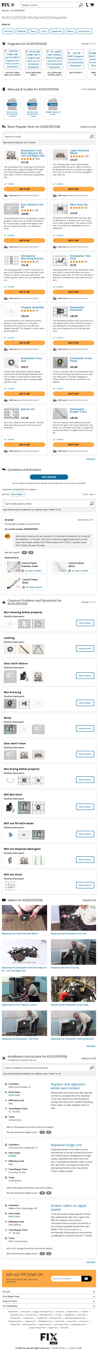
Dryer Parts (60, 1321)
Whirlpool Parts (56, 1318)
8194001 (13, 1155)
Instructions (84, 31)
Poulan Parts (29, 1318)
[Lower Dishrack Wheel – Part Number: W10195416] (60, 155)
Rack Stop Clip (79, 204)
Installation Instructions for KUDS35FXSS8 (37, 1058)
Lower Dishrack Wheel (79, 151)
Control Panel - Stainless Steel (29, 564)
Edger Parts (53, 1327)
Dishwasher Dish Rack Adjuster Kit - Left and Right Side (33, 153)
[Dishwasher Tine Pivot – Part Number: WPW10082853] (60, 260)
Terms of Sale (75, 1348)
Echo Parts (60, 1311)
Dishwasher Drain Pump (81, 359)
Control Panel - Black (30, 581)
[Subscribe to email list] (86, 1278)
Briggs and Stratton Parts (43, 1311)
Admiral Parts (13, 1311)
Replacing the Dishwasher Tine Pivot (20, 1038)
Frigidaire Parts (73, 1311)
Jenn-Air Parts (31, 1315)
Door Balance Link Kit (32, 205)
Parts (33, 31)
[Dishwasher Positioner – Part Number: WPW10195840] (60, 311)
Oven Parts (83, 1321)
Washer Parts (30, 1321)
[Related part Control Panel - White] (60, 566)
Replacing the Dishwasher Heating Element (72, 1038)
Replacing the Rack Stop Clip (65, 967)
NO (31, 552)
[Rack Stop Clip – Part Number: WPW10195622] (60, 209)
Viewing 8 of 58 (89, 900)
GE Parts (85, 1311)
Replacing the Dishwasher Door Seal (69, 933)
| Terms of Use (57, 1348)
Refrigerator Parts (46, 1321)
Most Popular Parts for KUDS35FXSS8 (34, 126)
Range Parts (15, 1324)
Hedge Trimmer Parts (37, 1327)
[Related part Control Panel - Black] (14, 583)
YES (24, 552)
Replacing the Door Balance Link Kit (19, 1004)
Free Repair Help (11, 1296)
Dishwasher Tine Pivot (80, 257)
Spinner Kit (28, 409)
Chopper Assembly (32, 307)
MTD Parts (82, 1315)
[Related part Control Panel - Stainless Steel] (14, 566)
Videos (70, 31)
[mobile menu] (12, 5)
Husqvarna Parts (16, 1315)
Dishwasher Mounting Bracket (32, 257)
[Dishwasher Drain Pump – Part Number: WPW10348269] (60, 362)
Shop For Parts (10, 1301)
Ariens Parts (26, 1311)
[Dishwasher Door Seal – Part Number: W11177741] (11, 362)
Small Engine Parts (78, 1324)
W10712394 (14, 1095)
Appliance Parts (45, 1324)
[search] (81, 5)
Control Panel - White (76, 564)
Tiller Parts (64, 1327)
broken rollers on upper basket (69, 1207)
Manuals (22, 31)
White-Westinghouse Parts (75, 1318)
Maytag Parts (70, 1315)
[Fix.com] (6, 5)
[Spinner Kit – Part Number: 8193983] (11, 413)
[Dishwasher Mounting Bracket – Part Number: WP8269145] (11, 260)
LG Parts (58, 1315)
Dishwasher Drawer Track (78, 410)
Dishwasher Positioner (77, 308)
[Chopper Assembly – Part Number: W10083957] (11, 311)
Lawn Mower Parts (61, 1324)
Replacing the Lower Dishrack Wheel (20, 933)
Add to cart (24, 189)
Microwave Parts (29, 1324)
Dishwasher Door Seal (31, 359)
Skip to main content (49, 18)
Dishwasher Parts (15, 1321)
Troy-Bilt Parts (41, 1318)
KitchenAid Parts (46, 1315)
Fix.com (6, 1291)
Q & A (44, 31)
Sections (8, 31)
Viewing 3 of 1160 (88, 1058)
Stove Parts (71, 1321)
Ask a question (49, 477)
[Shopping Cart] (92, 5)
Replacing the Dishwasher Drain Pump (69, 1004)
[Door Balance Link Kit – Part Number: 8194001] (11, 209)
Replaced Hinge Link (66, 1145)
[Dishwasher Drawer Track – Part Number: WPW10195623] (60, 413)
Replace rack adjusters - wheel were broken (69, 1086)
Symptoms (56, 31)
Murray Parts (16, 1318)
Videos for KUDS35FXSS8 (25, 900)
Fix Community (10, 1306)
